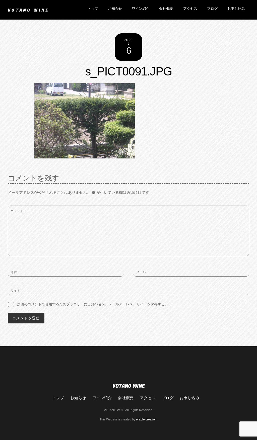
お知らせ (115, 8)
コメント (19, 211)
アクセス (190, 8)
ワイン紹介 (140, 8)
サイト (15, 290)
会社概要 (166, 8)
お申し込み (236, 8)
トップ (93, 8)
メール (141, 272)
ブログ (212, 8)
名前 (14, 272)
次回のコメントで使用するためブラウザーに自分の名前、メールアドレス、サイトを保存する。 (92, 304)
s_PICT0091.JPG (128, 71)
